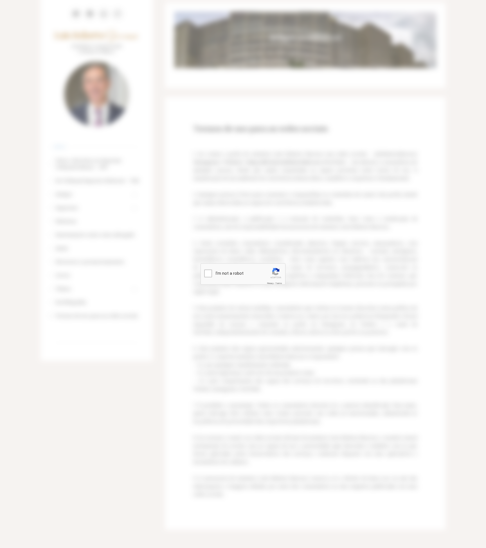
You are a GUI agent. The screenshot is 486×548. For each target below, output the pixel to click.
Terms (278, 283)
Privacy (270, 283)
